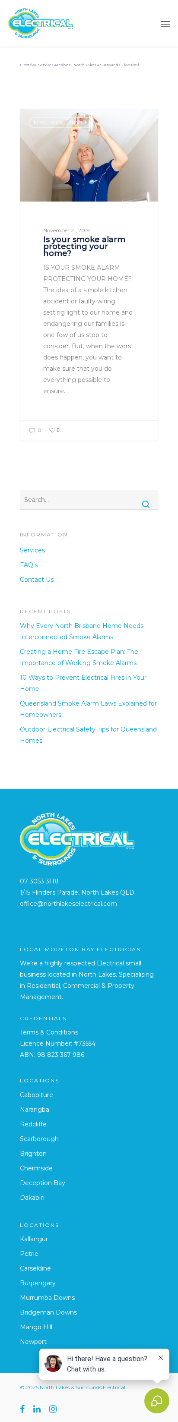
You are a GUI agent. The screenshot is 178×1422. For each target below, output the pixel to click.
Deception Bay (42, 1183)
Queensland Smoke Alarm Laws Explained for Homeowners (88, 709)
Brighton (33, 1153)
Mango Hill (36, 1327)
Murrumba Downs (47, 1298)
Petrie (29, 1254)
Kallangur (34, 1239)
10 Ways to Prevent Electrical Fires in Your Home (83, 683)
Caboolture (36, 1095)
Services (32, 550)
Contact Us (37, 579)
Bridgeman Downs (48, 1312)
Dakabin (32, 1197)
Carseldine (35, 1268)
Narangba (34, 1109)
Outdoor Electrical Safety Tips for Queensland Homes (88, 734)
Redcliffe (33, 1124)
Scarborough (39, 1139)
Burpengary (38, 1283)
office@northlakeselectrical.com (68, 904)
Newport (33, 1342)
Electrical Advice (61, 122)
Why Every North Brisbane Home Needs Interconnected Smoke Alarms (81, 631)
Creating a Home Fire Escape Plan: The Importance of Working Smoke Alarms (79, 657)
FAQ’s (29, 565)
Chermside (36, 1168)
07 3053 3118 (39, 881)
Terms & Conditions (49, 1032)
